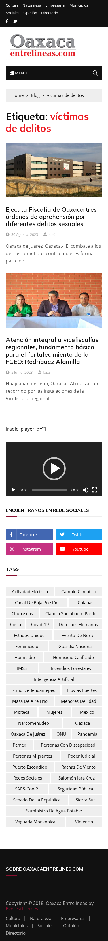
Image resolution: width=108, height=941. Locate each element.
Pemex (19, 745)
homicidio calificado (73, 657)
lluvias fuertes (82, 690)
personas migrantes (32, 756)
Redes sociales (27, 778)
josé (51, 234)
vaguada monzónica (35, 821)
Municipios (78, 5)
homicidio (24, 657)
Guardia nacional (75, 646)
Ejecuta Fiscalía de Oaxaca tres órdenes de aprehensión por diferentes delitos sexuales (51, 217)
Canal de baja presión (36, 602)
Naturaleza (31, 5)
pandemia (87, 734)
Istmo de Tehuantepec (33, 690)
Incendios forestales (71, 668)
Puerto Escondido (29, 767)
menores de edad (78, 701)
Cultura (12, 5)
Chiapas (85, 602)
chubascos (22, 613)
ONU (61, 734)
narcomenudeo (33, 723)
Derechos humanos (78, 624)
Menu (20, 73)
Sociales (12, 13)
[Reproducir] (13, 490)
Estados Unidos (29, 635)
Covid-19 (40, 624)
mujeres (54, 712)
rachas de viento (78, 767)
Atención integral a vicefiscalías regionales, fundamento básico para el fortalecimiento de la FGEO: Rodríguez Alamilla (52, 350)
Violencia (84, 821)
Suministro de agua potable (54, 811)
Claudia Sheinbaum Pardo (70, 613)
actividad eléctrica (30, 591)
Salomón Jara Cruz (76, 778)
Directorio (49, 13)
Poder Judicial (81, 756)
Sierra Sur (85, 800)
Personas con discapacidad (68, 745)
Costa (15, 624)
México (87, 712)
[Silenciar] (85, 490)
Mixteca (21, 712)
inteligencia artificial (54, 679)
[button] (54, 468)
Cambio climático (78, 591)
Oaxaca (82, 723)
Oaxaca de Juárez (28, 734)
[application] (54, 469)
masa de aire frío (30, 701)
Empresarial (55, 5)
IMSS (22, 668)
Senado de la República (36, 800)
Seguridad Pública (75, 789)
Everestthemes (22, 909)
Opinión (30, 13)
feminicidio (26, 646)
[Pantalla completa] (95, 490)
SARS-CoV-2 (26, 789)
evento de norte (78, 635)
